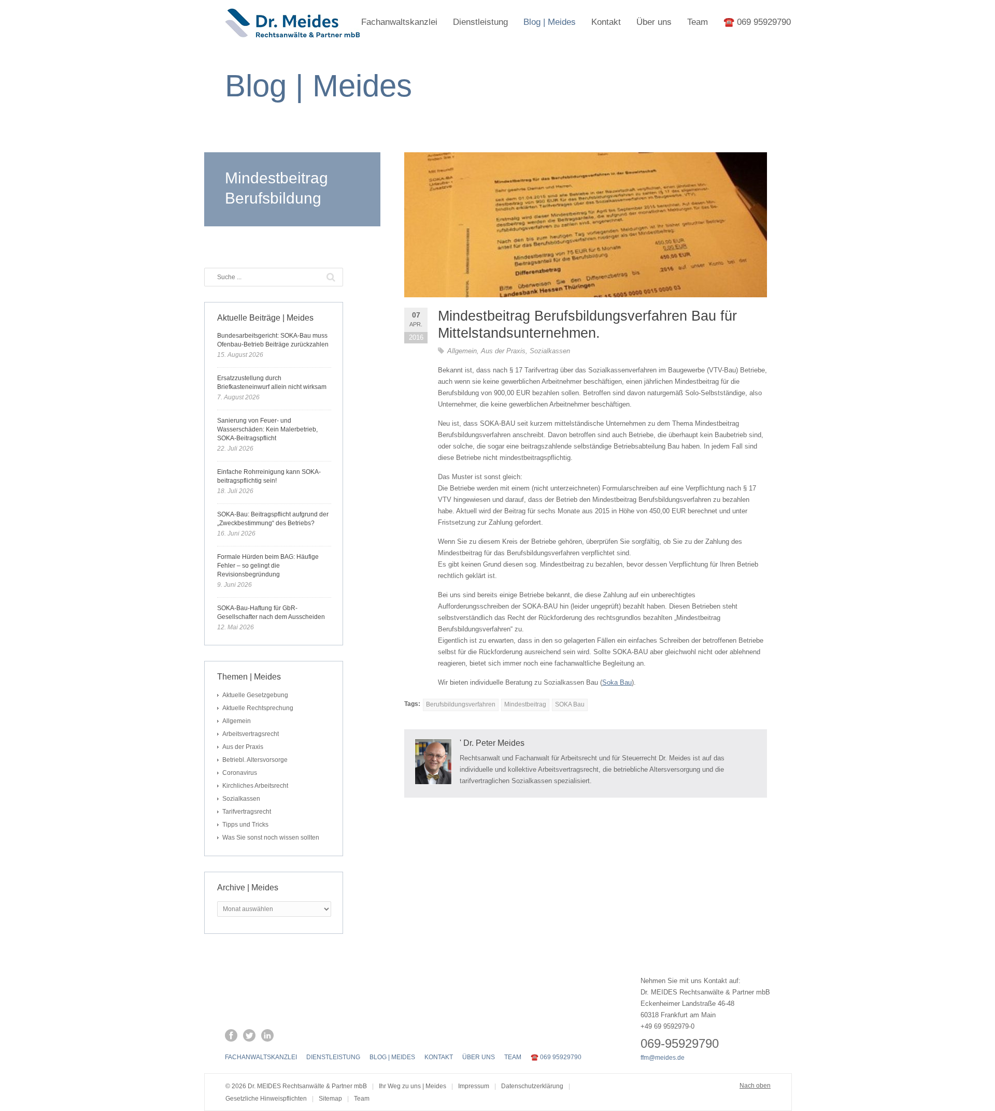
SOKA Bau (570, 704)
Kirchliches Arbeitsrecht (255, 785)
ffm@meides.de (663, 1057)
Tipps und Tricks (245, 824)
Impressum (473, 1086)
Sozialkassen (550, 351)
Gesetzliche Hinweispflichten (266, 1098)
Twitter (249, 1035)
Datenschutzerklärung (532, 1086)
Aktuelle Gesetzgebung (255, 695)
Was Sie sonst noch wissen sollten (270, 837)
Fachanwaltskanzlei (399, 22)
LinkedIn (267, 1035)
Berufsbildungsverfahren (460, 704)
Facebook (231, 1035)
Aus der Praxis (503, 351)
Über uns (654, 22)
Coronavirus (239, 772)
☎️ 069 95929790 (757, 22)
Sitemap (330, 1098)
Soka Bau (617, 682)
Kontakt (606, 22)
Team (697, 22)
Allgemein (462, 351)
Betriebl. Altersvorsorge (255, 759)
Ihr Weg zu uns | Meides (412, 1086)
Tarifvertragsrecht (246, 811)
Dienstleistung (480, 22)
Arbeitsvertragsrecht (250, 734)
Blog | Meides (549, 22)
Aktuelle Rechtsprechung (257, 708)
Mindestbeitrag (525, 704)
